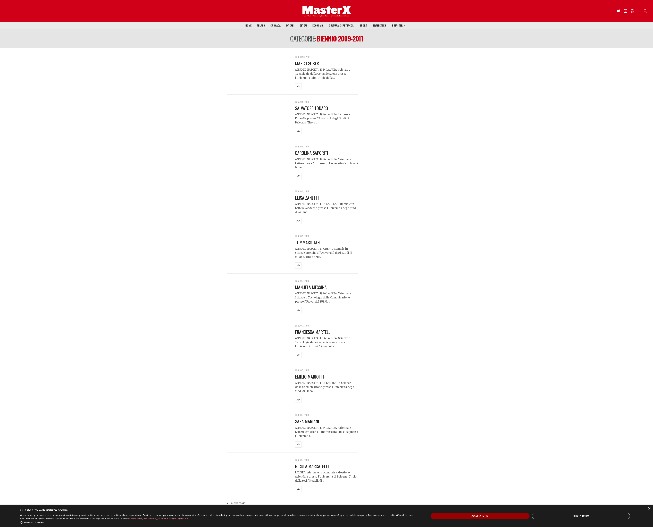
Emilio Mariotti (309, 376)
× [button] (649, 508)
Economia (317, 25)
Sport (363, 25)
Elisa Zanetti (307, 197)
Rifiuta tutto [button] (581, 515)
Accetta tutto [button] (480, 515)
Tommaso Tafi (307, 242)
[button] (218, 522)
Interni (290, 25)
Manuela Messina (311, 287)
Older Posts (238, 503)
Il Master (397, 25)
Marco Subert (308, 63)
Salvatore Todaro (311, 108)
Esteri (303, 25)
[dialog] (326, 516)
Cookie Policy (136, 518)
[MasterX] (326, 11)
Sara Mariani (307, 421)
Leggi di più (182, 518)
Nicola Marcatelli (312, 466)
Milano (261, 25)
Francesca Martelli (313, 332)
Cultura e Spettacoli (341, 25)
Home (248, 25)
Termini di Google (167, 518)
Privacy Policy (150, 518)
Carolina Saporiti (311, 152)
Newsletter (379, 25)
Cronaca (275, 25)
